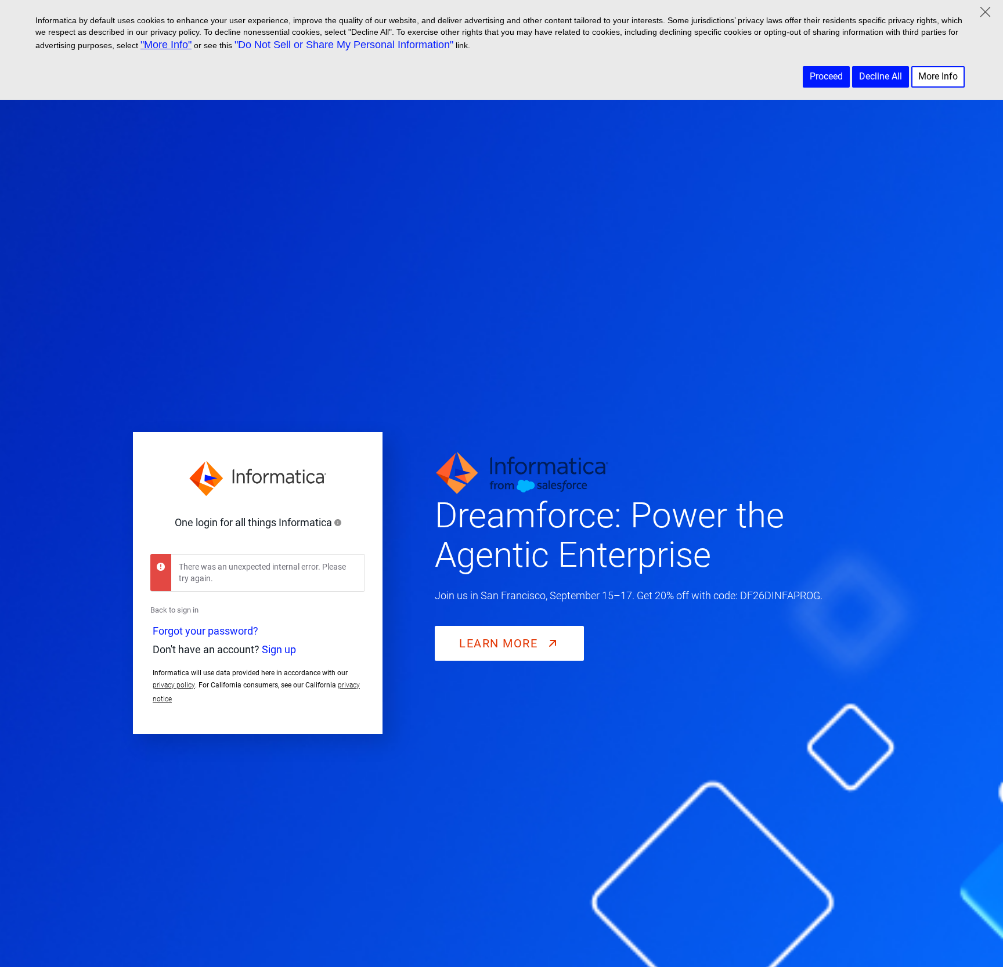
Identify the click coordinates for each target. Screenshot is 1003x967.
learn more (500, 643)
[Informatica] (257, 478)
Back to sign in (174, 610)
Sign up (279, 649)
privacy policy (174, 685)
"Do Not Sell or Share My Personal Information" (343, 44)
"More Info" (166, 44)
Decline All (880, 76)
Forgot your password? (205, 631)
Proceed (826, 76)
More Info (938, 76)
